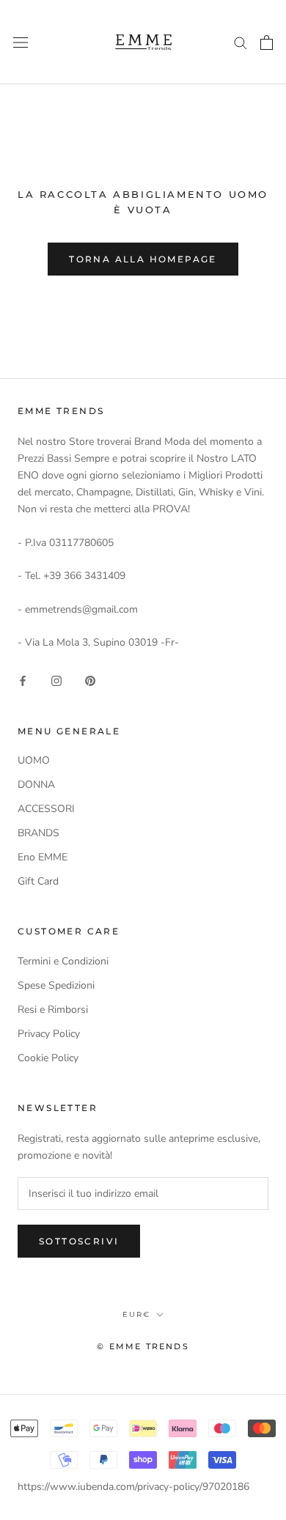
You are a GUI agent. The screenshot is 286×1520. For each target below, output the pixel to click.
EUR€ (136, 1314)
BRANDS (38, 833)
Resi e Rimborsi (53, 1010)
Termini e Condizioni (63, 961)
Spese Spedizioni (56, 985)
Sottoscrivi (79, 1241)
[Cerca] (240, 42)
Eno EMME (42, 857)
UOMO (34, 760)
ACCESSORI (46, 809)
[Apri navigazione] (20, 42)
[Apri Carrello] (266, 42)
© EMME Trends (143, 1346)
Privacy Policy (49, 1034)
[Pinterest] (90, 679)
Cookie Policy (48, 1058)
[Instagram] (56, 679)
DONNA (36, 785)
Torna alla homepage (143, 259)
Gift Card (38, 881)
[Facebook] (23, 679)
